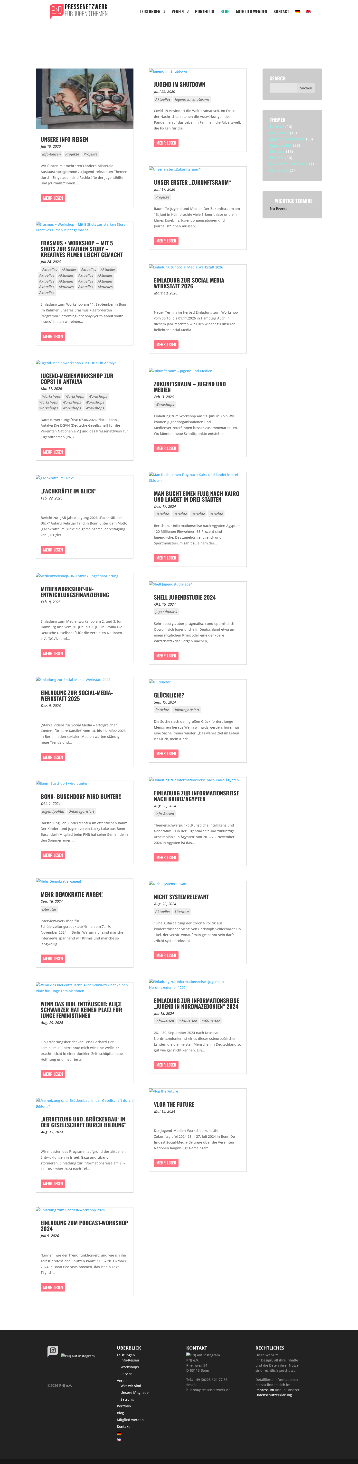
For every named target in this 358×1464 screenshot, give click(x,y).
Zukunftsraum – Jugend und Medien (190, 387)
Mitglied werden (251, 12)
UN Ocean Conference (289, 163)
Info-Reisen (51, 154)
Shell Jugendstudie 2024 (185, 597)
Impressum (264, 1389)
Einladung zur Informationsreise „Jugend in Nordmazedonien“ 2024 (196, 1003)
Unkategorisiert (81, 811)
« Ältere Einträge (59, 1306)
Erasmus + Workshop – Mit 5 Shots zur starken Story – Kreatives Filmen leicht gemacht (82, 249)
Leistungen (150, 12)
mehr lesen (53, 198)
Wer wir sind (131, 1385)
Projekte (72, 154)
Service (126, 1373)
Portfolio (204, 12)
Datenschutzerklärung (273, 1395)
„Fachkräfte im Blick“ (68, 491)
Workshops (51, 396)
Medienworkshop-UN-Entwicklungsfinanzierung (75, 592)
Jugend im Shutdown (179, 84)
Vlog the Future (174, 1104)
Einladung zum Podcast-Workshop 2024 (84, 1226)
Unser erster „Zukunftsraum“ (192, 182)
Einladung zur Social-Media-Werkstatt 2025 (77, 696)
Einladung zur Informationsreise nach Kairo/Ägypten (196, 796)
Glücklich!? (169, 695)
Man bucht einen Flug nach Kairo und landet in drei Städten (196, 496)
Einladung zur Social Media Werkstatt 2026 (189, 283)
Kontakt (281, 12)
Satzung (127, 1399)
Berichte (162, 513)
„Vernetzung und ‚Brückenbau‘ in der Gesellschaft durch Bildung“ (83, 1122)
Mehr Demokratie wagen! (72, 894)
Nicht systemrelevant (181, 897)
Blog (225, 12)
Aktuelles (49, 269)
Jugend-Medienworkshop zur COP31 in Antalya (77, 378)
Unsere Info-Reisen (64, 139)
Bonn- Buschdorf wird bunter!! (81, 796)
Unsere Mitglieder (135, 1392)
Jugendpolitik (53, 811)
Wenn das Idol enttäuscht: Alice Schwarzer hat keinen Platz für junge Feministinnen (81, 1010)
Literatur (49, 909)
